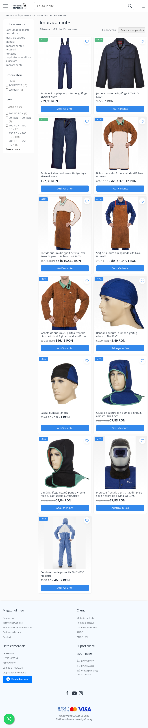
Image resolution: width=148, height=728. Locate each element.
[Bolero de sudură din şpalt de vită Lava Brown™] (120, 143)
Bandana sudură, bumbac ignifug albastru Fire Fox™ (116, 334)
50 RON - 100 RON (20, 117)
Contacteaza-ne (19, 679)
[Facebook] (67, 693)
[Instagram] (81, 693)
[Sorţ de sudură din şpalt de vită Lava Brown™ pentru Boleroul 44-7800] (65, 223)
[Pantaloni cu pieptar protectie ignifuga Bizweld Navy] (65, 63)
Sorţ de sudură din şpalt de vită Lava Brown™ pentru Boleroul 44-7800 (63, 254)
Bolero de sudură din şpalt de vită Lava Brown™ (119, 175)
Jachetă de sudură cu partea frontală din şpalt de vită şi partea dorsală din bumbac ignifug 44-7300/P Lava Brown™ (63, 334)
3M (11, 81)
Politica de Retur (85, 622)
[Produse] (5, 6)
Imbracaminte (14, 65)
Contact (7, 637)
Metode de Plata (85, 618)
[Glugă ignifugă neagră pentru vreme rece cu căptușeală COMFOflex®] (65, 462)
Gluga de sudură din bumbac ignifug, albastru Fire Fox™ (119, 414)
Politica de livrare (12, 632)
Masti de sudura (15, 37)
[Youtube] (74, 693)
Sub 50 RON (16, 113)
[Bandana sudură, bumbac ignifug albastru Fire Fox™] (120, 303)
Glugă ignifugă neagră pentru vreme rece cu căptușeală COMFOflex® (63, 494)
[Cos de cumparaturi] (143, 6)
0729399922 (87, 661)
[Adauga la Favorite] (87, 41)
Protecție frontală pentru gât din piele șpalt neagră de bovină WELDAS (119, 494)
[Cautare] (130, 6)
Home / (10, 15)
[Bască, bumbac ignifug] (65, 382)
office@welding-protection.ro (87, 672)
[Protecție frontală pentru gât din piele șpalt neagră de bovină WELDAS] (120, 462)
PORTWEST (15, 85)
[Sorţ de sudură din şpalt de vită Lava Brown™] (120, 223)
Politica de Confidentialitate (17, 627)
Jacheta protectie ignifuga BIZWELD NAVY (117, 95)
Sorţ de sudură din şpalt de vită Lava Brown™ (118, 254)
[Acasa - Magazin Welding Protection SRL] (20, 6)
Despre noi (8, 618)
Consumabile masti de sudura (17, 31)
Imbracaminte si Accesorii (15, 47)
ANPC (80, 632)
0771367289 (87, 665)
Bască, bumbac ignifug (54, 412)
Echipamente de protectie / (32, 15)
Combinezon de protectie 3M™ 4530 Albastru (62, 574)
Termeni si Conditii (13, 622)
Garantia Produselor (87, 627)
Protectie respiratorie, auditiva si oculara (18, 57)
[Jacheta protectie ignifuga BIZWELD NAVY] (120, 63)
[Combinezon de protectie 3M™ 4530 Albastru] (65, 542)
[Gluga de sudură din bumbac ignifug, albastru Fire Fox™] (120, 382)
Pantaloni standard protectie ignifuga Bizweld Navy (63, 175)
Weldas (13, 89)
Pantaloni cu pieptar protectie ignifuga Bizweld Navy (64, 95)
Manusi (10, 41)
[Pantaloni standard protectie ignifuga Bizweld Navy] (65, 143)
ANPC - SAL (83, 637)
